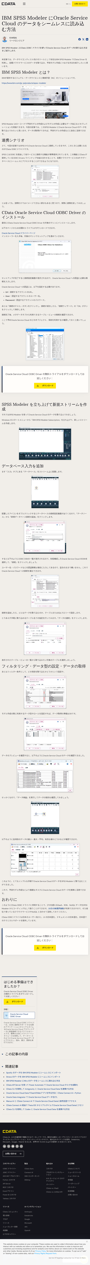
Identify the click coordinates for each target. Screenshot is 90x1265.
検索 (67, 4)
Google (27, 1219)
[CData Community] (21, 1146)
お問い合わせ (79, 4)
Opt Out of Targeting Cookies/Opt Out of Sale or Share (67, 1258)
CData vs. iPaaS (52, 1188)
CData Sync (29, 1169)
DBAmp (27, 1180)
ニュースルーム (73, 1176)
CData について (74, 1169)
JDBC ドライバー (9, 1172)
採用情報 (71, 1191)
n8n (25, 1227)
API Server (7, 1184)
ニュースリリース (74, 1172)
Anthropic (28, 1212)
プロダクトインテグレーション (55, 1173)
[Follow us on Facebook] (79, 39)
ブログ (5, 1219)
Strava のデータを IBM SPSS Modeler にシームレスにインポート (33, 1077)
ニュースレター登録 (10, 1227)
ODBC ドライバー (9, 1169)
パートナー (50, 1184)
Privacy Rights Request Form (45, 1253)
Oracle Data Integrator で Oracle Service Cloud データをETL (31, 1097)
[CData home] (10, 4)
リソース (6, 1223)
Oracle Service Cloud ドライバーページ (18, 233)
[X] (8, 1146)
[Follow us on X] (83, 39)
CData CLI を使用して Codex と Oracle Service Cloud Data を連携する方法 (38, 1109)
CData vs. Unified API (54, 1192)
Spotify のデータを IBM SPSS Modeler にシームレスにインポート (33, 1072)
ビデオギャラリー (9, 1234)
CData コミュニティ (10, 1212)
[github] (17, 1146)
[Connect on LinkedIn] (87, 39)
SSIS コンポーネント (32, 1176)
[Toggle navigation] (24, 4)
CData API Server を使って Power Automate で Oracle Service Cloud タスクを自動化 (42, 1085)
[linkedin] (4, 1146)
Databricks (28, 1215)
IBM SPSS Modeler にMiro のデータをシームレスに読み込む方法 (33, 1081)
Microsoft (28, 1223)
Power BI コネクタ (9, 1195)
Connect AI (28, 1172)
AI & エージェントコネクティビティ (55, 1179)
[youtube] (13, 1146)
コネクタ (49, 1169)
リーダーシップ (73, 1184)
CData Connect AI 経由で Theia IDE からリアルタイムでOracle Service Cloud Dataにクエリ (45, 1105)
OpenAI (27, 1230)
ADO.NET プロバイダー (11, 1176)
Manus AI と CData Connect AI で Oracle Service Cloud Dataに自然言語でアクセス (41, 1101)
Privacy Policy (40, 1251)
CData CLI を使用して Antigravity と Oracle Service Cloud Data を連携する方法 (40, 1089)
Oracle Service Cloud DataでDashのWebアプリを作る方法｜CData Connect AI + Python (43, 1093)
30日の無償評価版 (56, 908)
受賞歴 (70, 1180)
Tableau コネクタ (9, 1198)
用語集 (5, 1230)
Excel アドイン (8, 1191)
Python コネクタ (9, 1180)
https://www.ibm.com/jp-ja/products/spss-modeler (24, 83)
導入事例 (6, 1215)
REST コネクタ (8, 1187)
